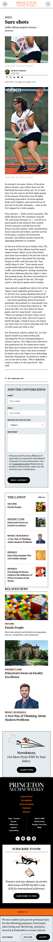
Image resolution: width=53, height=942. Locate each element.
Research (12, 552)
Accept (43, 937)
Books (13, 821)
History (26, 812)
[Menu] (4, 4)
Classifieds (14, 830)
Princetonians (27, 804)
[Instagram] (28, 838)
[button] (22, 77)
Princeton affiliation (18, 420)
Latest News (26, 796)
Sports (8, 17)
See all (42, 497)
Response (12, 432)
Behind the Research (18, 535)
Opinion (26, 808)
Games (14, 827)
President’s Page (15, 519)
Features (12, 504)
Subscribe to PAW (26, 896)
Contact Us (22, 912)
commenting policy (21, 464)
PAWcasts (14, 824)
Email (10, 408)
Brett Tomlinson (20, 71)
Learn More (26, 770)
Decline (28, 937)
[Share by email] (18, 77)
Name (10, 395)
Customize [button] (7, 937)
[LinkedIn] (34, 838)
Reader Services (39, 824)
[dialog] (26, 929)
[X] (18, 838)
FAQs (39, 827)
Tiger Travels (14, 818)
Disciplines (26, 800)
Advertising (39, 821)
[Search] (48, 4)
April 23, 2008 (24, 82)
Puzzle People (14, 507)
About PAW (39, 818)
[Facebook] (23, 838)
